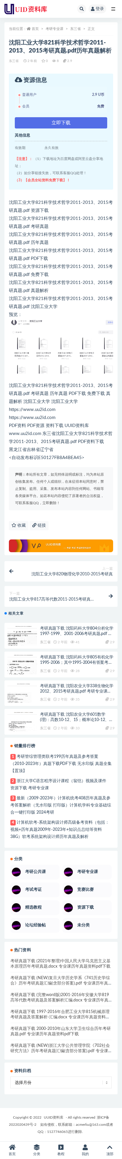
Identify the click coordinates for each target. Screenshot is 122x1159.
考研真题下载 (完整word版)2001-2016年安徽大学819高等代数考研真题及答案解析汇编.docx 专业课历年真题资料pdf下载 (59, 1000)
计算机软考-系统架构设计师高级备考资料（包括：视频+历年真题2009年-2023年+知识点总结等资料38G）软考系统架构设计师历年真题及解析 (59, 829)
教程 (61, 1154)
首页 (35, 29)
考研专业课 (54, 29)
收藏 (21, 525)
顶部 (109, 1154)
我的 (85, 1154)
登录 (100, 9)
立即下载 (61, 122)
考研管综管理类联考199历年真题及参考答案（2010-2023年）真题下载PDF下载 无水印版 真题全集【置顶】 (61, 764)
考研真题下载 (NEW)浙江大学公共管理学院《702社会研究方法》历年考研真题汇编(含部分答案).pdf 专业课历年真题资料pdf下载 (60, 1051)
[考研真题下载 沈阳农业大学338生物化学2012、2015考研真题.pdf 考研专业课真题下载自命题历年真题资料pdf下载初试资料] (22, 698)
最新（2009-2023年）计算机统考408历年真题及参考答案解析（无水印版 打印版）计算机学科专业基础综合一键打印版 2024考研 (60, 805)
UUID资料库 (53, 1117)
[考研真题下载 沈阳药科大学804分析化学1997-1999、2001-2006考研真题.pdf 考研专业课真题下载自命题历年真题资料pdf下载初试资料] (22, 641)
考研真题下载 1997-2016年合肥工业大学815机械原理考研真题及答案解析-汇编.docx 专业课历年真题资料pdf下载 (60, 1017)
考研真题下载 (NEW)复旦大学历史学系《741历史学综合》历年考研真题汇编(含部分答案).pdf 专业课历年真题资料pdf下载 (60, 983)
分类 (36, 1154)
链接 (41, 525)
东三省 (75, 29)
